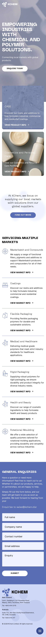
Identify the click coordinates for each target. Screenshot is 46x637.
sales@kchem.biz (27, 507)
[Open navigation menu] (39, 630)
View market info (20, 272)
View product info (15, 125)
